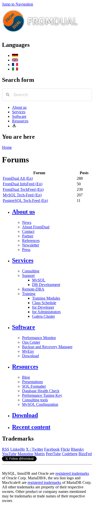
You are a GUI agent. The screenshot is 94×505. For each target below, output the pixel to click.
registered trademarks (72, 473)
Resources (20, 121)
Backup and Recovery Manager (47, 347)
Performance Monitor (39, 338)
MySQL (38, 280)
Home (7, 147)
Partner (27, 236)
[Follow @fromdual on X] (19, 460)
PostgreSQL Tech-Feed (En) (25, 200)
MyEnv (28, 351)
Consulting (30, 271)
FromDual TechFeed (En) (23, 189)
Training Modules (46, 298)
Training (28, 294)
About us (19, 107)
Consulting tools (35, 400)
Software (19, 116)
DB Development (46, 284)
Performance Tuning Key (42, 395)
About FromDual (35, 227)
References (31, 240)
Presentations (32, 382)
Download (30, 356)
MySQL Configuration (40, 404)
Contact (28, 231)
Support (28, 275)
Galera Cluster (43, 316)
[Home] (40, 34)
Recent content (31, 427)
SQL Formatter (34, 386)
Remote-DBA (33, 289)
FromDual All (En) (18, 178)
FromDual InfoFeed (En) (22, 184)
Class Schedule (44, 303)
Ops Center (31, 342)
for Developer (43, 307)
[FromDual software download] (14, 126)
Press (26, 249)
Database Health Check (40, 391)
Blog (26, 377)
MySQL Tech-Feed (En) (22, 195)
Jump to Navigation (17, 4)
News (26, 222)
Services (18, 112)
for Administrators (46, 312)
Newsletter (30, 245)
